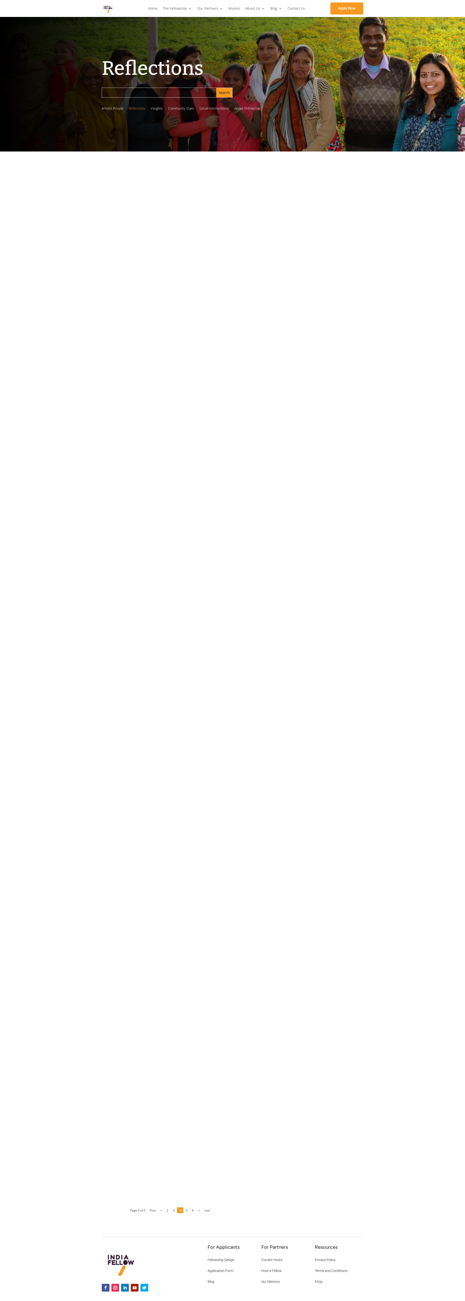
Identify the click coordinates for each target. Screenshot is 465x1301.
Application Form (220, 1271)
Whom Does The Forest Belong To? (167, 908)
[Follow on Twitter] (144, 1288)
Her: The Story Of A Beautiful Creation (171, 511)
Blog (273, 9)
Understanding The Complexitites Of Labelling (181, 1169)
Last (207, 1210)
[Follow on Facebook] (105, 1288)
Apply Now (347, 8)
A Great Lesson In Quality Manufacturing (175, 641)
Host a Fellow (271, 1271)
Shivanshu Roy (148, 270)
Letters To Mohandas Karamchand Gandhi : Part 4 (319, 437)
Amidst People (113, 109)
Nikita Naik (145, 786)
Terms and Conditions (331, 1271)
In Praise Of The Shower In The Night (319, 246)
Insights (157, 109)
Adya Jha (143, 1177)
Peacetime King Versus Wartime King (171, 386)
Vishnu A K (145, 1047)
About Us (252, 9)
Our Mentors (270, 1282)
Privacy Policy (325, 1260)
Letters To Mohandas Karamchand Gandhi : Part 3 (319, 511)
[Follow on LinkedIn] (125, 1288)
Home (152, 9)
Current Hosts (271, 1260)
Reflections (137, 109)
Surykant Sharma (150, 519)
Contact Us (296, 9)
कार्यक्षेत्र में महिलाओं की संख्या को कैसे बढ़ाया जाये (169, 262)
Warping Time (316, 575)
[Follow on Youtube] (135, 1288)
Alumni (234, 9)
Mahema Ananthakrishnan (156, 649)
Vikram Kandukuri (150, 395)
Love (313, 542)
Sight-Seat (317, 366)
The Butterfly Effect (294, 186)
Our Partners (207, 9)
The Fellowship (175, 9)
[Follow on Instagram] (115, 1288)
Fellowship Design (221, 1260)
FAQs (319, 1282)
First (153, 1210)
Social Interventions (214, 109)
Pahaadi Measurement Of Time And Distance (320, 474)
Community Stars (181, 109)
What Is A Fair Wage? (317, 306)
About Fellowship (247, 109)
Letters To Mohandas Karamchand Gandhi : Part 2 (319, 613)
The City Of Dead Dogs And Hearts (318, 277)
